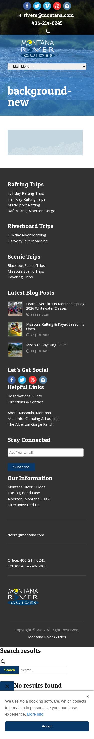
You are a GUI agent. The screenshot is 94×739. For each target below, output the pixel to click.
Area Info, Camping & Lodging (33, 418)
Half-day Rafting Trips (27, 199)
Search (9, 670)
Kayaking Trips (20, 276)
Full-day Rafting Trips (26, 193)
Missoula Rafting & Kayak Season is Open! (55, 326)
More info (35, 714)
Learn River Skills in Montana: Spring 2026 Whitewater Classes (55, 306)
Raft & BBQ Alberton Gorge (31, 210)
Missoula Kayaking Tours (46, 344)
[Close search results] (7, 687)
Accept (47, 726)
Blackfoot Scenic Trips (26, 265)
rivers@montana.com (49, 15)
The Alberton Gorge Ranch (30, 424)
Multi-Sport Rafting (24, 204)
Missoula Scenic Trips (26, 271)
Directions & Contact (25, 401)
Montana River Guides (47, 636)
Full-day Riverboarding (27, 234)
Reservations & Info (25, 395)
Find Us (33, 504)
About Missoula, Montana (29, 412)
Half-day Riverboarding (28, 240)
